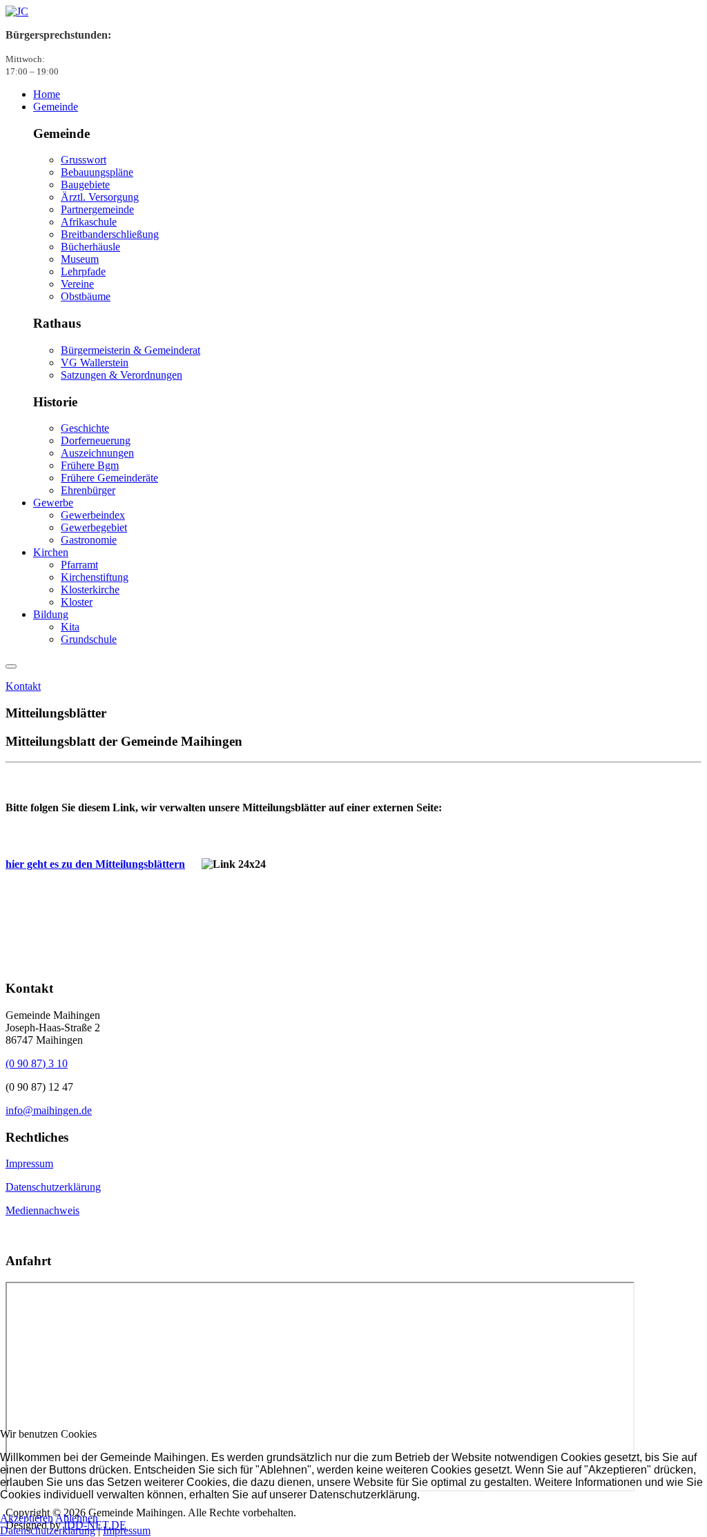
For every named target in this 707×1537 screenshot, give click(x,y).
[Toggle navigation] (11, 666)
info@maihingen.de (49, 1110)
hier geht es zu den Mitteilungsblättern (95, 864)
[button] (55, 106)
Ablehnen (76, 1518)
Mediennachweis (42, 1210)
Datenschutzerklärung (53, 1187)
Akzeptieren (26, 1518)
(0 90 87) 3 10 (37, 1063)
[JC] (17, 11)
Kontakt (23, 686)
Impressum (29, 1163)
